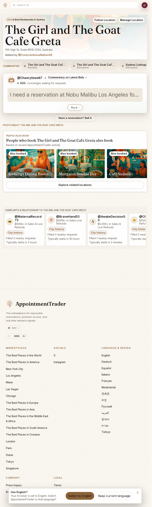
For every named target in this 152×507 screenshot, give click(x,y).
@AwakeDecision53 (111, 218)
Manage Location (131, 20)
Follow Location (105, 20)
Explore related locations (75, 184)
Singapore (12, 468)
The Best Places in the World (23, 355)
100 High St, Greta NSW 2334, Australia (28, 49)
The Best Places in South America (26, 427)
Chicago (11, 395)
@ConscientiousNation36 (35, 54)
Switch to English (80, 496)
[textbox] (75, 95)
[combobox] (77, 5)
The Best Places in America (22, 362)
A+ (24, 336)
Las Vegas (12, 389)
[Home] (5, 5)
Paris (9, 448)
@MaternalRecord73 (28, 218)
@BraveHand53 (68, 216)
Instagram (59, 362)
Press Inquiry (14, 485)
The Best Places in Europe (22, 402)
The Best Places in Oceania (23, 434)
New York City (14, 368)
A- (9, 336)
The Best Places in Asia (20, 409)
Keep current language (114, 496)
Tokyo (10, 461)
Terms (57, 485)
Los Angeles (13, 375)
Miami (9, 382)
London (10, 441)
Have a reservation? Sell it (75, 117)
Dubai (9, 454)
